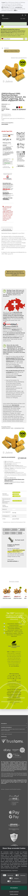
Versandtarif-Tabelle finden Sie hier (7, 148)
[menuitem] (6, 18)
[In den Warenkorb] (2, 56)
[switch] (4, 875)
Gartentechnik (17, 613)
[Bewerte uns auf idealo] (22, 750)
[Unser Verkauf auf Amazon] (15, 750)
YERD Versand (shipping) (14, 673)
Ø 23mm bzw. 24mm (17, 500)
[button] (22, 15)
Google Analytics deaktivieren (6, 729)
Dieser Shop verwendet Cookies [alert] (14, 848)
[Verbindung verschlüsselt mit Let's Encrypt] (13, 837)
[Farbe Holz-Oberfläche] (13, 506)
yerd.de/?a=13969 (8, 483)
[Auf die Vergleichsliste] (23, 61)
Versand (5, 145)
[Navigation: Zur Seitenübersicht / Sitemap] (2, 48)
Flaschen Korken (16, 492)
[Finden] (2, 26)
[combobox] (12, 39)
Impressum (15, 870)
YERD (8, 651)
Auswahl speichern (14, 891)
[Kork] (13, 509)
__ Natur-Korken (16, 496)
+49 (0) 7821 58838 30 (7, 5)
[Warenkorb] (25, 15)
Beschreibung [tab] (7, 229)
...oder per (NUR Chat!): (7, 198)
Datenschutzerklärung (6, 870)
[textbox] (12, 39)
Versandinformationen (14, 688)
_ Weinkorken (16, 494)
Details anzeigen (14, 894)
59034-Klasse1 (4, 124)
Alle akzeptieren (14, 887)
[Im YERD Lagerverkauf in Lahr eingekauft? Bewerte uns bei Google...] (17, 755)
